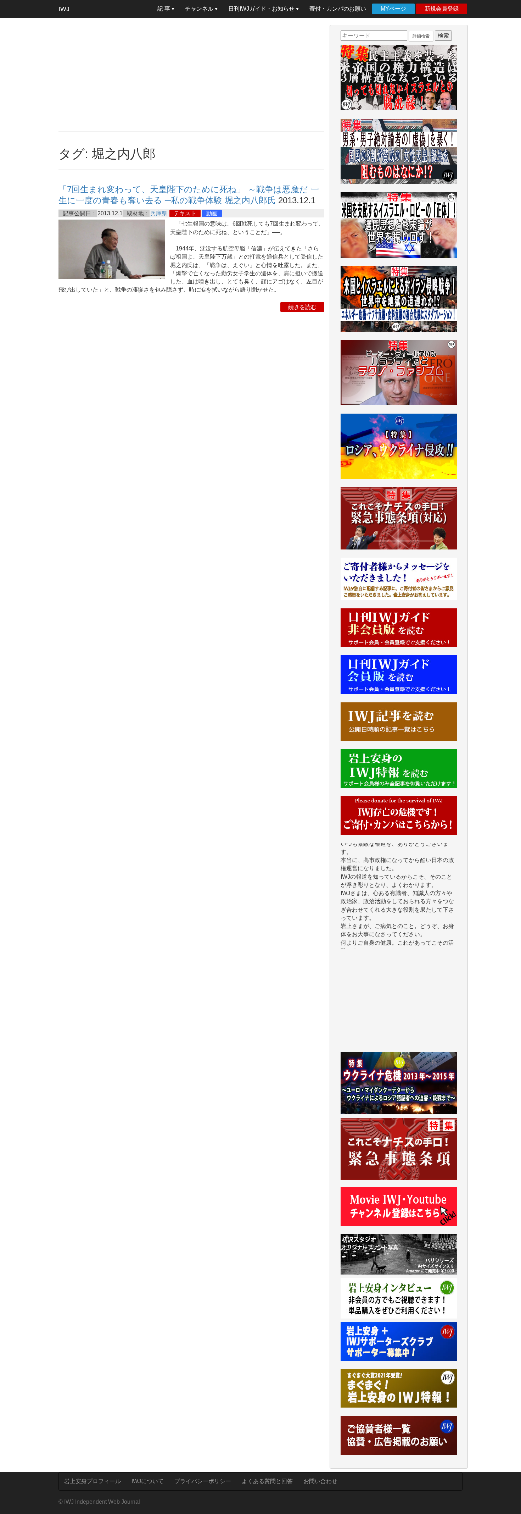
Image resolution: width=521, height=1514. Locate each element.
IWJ (63, 8)
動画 (212, 213)
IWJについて (147, 1481)
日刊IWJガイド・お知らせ (262, 9)
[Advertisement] (191, 74)
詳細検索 (421, 36)
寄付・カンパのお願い (337, 9)
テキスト (185, 213)
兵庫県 (158, 213)
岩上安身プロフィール (92, 1481)
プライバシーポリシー (202, 1481)
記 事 (164, 9)
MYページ (393, 9)
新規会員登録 (442, 9)
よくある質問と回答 (267, 1481)
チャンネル (200, 9)
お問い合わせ (320, 1481)
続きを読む (302, 307)
